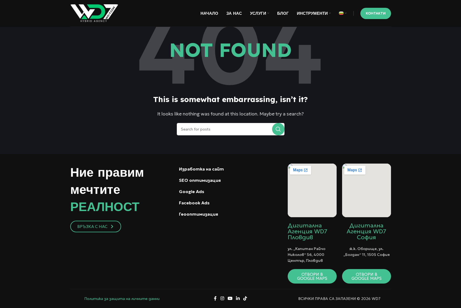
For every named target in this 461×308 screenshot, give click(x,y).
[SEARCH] (278, 129)
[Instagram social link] (222, 299)
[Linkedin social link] (238, 299)
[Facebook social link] (215, 299)
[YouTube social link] (230, 299)
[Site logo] (94, 12)
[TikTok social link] (245, 299)
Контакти (376, 13)
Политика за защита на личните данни (122, 298)
